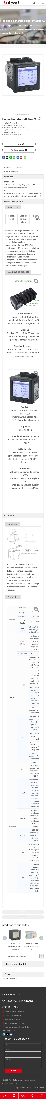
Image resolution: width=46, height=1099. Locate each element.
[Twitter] (7, 1034)
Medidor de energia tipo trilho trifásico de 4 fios (18, 946)
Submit (13, 1071)
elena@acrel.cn (16, 1016)
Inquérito (17, 144)
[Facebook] (11, 1034)
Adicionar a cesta (17, 150)
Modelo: (7, 168)
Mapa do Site (20, 1088)
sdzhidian (40, 1088)
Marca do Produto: (10, 172)
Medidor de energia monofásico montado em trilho (34, 946)
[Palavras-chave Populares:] (41, 956)
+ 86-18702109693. (17, 1012)
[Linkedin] (3, 1034)
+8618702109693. (18, 1023)
